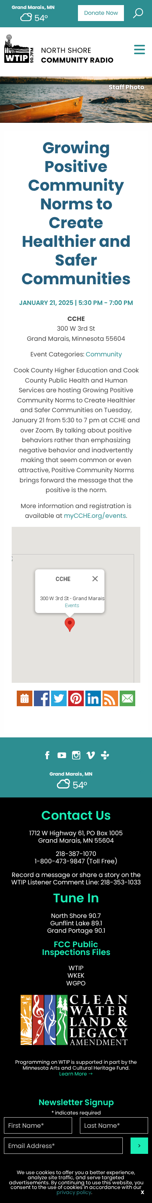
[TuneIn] (105, 758)
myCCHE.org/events (95, 515)
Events (72, 605)
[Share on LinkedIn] (93, 701)
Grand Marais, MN (33, 7)
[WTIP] (61, 51)
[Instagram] (76, 758)
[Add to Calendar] (24, 701)
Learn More (73, 1074)
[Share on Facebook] (41, 701)
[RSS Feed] (110, 701)
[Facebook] (47, 758)
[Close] (95, 578)
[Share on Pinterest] (76, 701)
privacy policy (74, 1192)
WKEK (76, 975)
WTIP (76, 968)
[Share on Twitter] (59, 701)
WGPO (76, 983)
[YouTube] (61, 758)
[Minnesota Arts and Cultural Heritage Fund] (76, 1023)
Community (104, 354)
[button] (70, 624)
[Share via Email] (127, 701)
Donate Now (101, 13)
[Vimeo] (90, 758)
